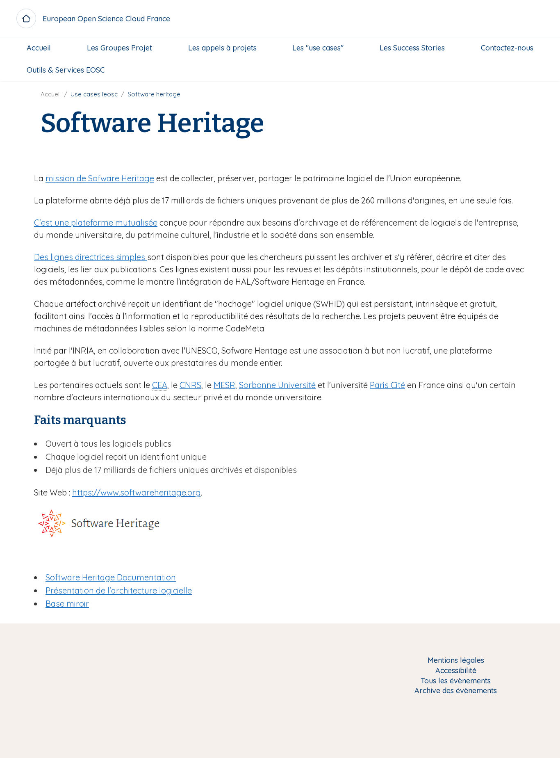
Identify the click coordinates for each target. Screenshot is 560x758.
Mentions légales (456, 660)
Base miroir (67, 603)
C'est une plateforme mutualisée (95, 222)
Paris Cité (387, 385)
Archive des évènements (455, 691)
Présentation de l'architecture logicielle (119, 590)
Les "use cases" (318, 48)
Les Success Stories (412, 48)
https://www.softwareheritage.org (136, 492)
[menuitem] (38, 48)
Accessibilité (455, 671)
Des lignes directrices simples (90, 257)
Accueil (39, 48)
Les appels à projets (222, 48)
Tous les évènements (456, 681)
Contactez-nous (507, 48)
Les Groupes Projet (119, 48)
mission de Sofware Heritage (100, 178)
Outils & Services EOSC (66, 70)
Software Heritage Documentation (111, 577)
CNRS (190, 385)
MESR (224, 385)
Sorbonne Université (277, 385)
